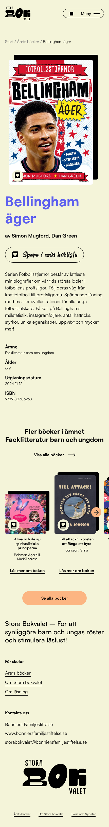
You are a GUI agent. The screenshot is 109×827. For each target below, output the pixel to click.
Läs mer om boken (27, 570)
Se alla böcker (54, 598)
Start (9, 41)
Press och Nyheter (83, 814)
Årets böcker (28, 41)
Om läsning (16, 691)
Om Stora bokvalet (23, 682)
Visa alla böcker (49, 454)
